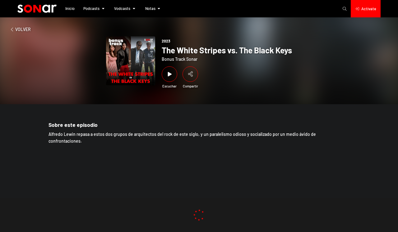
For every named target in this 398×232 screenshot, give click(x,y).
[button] (70, 8)
